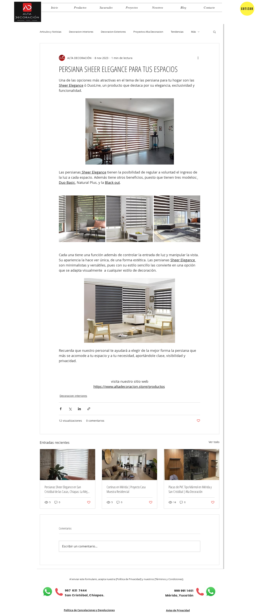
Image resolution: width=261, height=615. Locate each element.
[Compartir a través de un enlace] (89, 409)
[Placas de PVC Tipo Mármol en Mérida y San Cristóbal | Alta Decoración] (191, 464)
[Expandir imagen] (82, 218)
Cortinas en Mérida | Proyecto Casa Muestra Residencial (126, 489)
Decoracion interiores (81, 31)
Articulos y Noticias (50, 31)
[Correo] (207, 609)
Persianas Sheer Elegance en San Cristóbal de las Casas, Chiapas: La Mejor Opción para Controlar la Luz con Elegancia (67, 489)
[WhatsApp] (47, 591)
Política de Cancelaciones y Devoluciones (89, 610)
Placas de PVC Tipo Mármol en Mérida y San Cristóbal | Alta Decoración (190, 489)
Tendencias (177, 31)
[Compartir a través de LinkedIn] (79, 409)
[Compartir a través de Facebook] (60, 409)
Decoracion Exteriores (113, 31)
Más (193, 31)
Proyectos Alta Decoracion (148, 31)
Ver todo (214, 442)
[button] (214, 31)
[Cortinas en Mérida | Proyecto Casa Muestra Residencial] (129, 464)
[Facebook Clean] (201, 609)
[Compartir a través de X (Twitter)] (70, 409)
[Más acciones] (198, 58)
